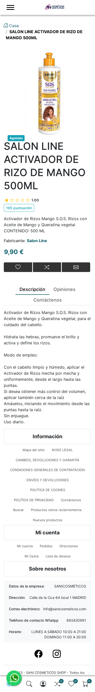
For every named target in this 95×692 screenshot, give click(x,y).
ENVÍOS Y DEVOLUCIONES (48, 480)
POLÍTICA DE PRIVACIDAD (34, 500)
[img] (29, 684)
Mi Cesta (32, 556)
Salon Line (37, 240)
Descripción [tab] (32, 289)
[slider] (22, 200)
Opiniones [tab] (64, 289)
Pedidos (46, 546)
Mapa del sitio (34, 450)
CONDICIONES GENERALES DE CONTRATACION (47, 470)
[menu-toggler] (10, 7)
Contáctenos (71, 500)
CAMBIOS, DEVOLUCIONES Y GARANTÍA (47, 460)
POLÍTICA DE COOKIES (47, 490)
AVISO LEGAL (62, 450)
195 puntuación (19, 208)
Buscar (18, 510)
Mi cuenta (25, 546)
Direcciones (69, 546)
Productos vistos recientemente (56, 510)
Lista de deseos (58, 556)
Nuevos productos (47, 520)
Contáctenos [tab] (47, 300)
